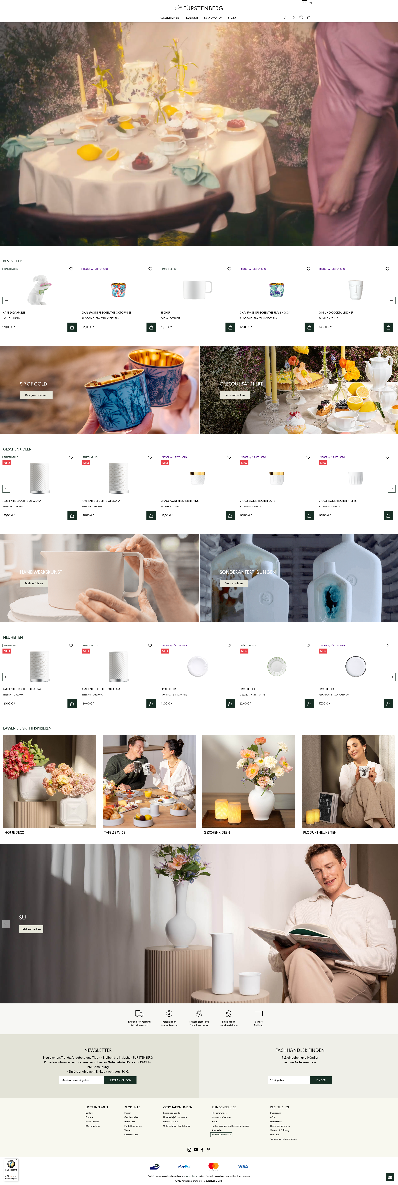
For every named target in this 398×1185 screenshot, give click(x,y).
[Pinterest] (209, 1149)
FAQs (214, 1121)
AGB (272, 1117)
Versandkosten (192, 1176)
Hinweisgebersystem (280, 1126)
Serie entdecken (235, 395)
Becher (127, 1113)
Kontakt (89, 1113)
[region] (199, 300)
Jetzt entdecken (31, 929)
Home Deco (14, 832)
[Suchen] (285, 17)
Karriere (89, 1117)
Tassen (127, 1130)
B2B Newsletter (93, 1126)
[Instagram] (189, 1149)
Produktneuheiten (320, 832)
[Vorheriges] (6, 300)
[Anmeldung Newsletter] (390, 1177)
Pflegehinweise (219, 1113)
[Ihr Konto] (301, 17)
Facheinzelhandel (171, 1113)
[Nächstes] (392, 300)
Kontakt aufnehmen (221, 1117)
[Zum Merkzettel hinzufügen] (71, 269)
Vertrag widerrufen (221, 1134)
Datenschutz (276, 1121)
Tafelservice (114, 832)
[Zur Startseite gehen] (199, 7)
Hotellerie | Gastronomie (175, 1117)
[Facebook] (202, 1149)
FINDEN (321, 1080)
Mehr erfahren (34, 583)
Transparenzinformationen (283, 1139)
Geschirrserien (131, 1134)
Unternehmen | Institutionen (176, 1126)
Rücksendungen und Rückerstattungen (230, 1126)
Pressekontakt (92, 1121)
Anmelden (217, 1130)
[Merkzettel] (293, 17)
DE (304, 3)
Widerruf (274, 1134)
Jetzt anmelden (120, 1080)
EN (310, 3)
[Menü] (16, 1160)
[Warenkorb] (308, 17)
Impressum (275, 1113)
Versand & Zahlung (279, 1130)
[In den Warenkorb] (72, 327)
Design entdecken (36, 395)
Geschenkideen (217, 832)
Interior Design (170, 1121)
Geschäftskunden (177, 1107)
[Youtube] (196, 1149)
